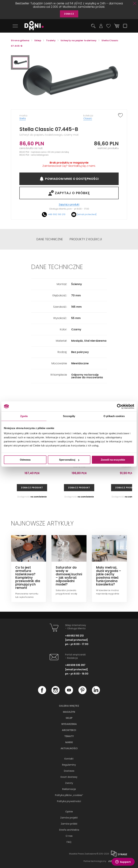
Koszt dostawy (69, 777)
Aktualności (69, 748)
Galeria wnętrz (69, 705)
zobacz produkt (32, 487)
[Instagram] (55, 693)
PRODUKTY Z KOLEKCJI (86, 239)
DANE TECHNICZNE (49, 239)
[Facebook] (42, 693)
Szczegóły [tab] (69, 416)
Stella (22, 118)
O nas (69, 836)
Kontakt (69, 758)
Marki (69, 742)
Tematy (69, 736)
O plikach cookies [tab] (114, 416)
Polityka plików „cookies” (69, 795)
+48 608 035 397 (75, 665)
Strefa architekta (69, 830)
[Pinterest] (82, 693)
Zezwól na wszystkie (113, 459)
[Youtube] (69, 693)
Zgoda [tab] (24, 416)
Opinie (69, 811)
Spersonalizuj (67, 459)
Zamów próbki (69, 823)
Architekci (69, 730)
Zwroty (69, 783)
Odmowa (25, 459)
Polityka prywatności (69, 801)
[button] (20, 62)
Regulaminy (69, 764)
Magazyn (69, 712)
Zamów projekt (69, 817)
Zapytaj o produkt (69, 204)
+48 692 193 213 (56, 214)
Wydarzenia (69, 724)
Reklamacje (69, 789)
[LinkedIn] (96, 693)
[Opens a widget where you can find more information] (123, 862)
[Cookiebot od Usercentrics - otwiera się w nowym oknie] (119, 406)
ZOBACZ (69, 13)
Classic (87, 118)
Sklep (69, 718)
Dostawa (69, 771)
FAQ (69, 842)
